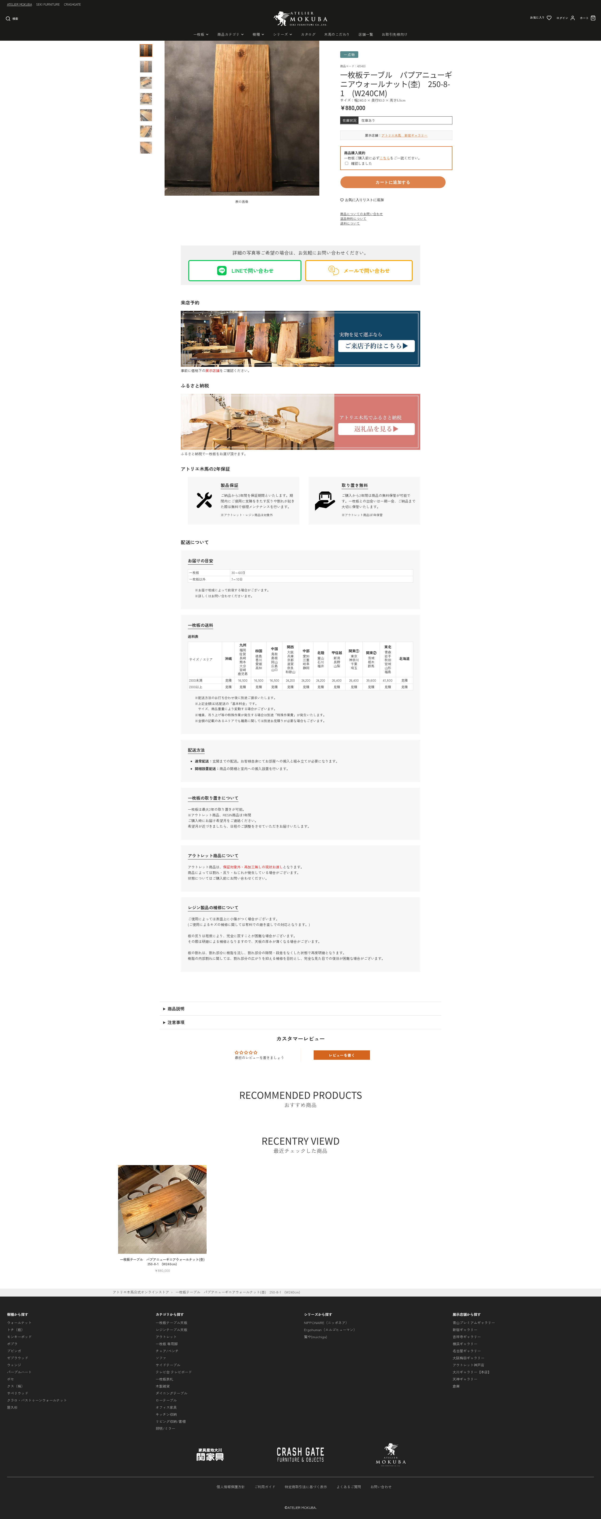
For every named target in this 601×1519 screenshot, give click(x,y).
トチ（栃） (16, 1329)
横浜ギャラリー (465, 1343)
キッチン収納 (166, 1414)
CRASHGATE (72, 4)
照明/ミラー (165, 1428)
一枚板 (198, 34)
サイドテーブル (168, 1364)
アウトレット (166, 1336)
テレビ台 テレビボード (174, 1371)
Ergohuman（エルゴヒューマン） (330, 1329)
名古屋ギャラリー (467, 1350)
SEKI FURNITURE (48, 4)
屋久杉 (12, 1407)
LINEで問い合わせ (252, 270)
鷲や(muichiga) (315, 1336)
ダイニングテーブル (171, 1393)
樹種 (256, 34)
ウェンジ (14, 1364)
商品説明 (176, 1008)
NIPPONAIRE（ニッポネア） (326, 1322)
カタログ (308, 34)
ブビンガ (14, 1350)
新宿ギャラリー (465, 1329)
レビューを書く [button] (342, 1055)
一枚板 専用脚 (167, 1343)
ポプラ (12, 1343)
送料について (350, 223)
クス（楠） (16, 1386)
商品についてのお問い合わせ (361, 213)
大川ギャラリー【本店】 (472, 1371)
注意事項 (176, 1022)
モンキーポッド (19, 1336)
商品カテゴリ (228, 34)
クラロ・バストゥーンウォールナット (37, 1400)
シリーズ (280, 34)
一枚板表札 (164, 1379)
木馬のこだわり (337, 34)
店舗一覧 (365, 34)
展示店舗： (396, 135)
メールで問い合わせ (366, 270)
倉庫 (456, 1386)
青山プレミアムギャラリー (474, 1322)
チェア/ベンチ (167, 1350)
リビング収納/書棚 (171, 1421)
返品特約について (353, 218)
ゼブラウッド (17, 1357)
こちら (384, 157)
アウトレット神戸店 (468, 1364)
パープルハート (19, 1371)
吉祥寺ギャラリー (467, 1336)
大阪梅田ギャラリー (468, 1357)
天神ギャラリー (465, 1379)
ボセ (10, 1379)
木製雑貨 (163, 1386)
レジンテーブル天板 (171, 1329)
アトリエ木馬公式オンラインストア (141, 1292)
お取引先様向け (395, 34)
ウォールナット (19, 1322)
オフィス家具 (166, 1407)
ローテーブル (166, 1400)
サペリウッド (17, 1393)
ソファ (161, 1357)
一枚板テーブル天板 (171, 1322)
